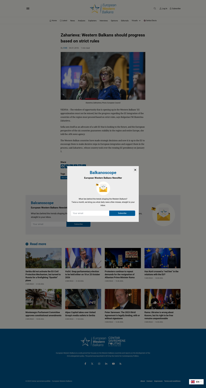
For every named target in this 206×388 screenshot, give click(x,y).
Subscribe (122, 213)
